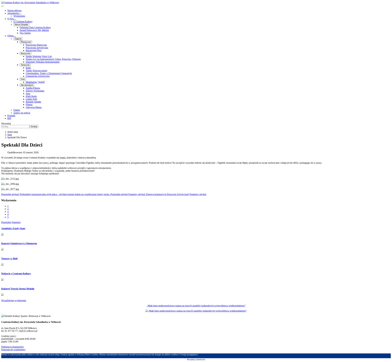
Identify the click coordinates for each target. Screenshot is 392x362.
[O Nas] (15, 19)
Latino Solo (31, 99)
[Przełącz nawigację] (2, 6)
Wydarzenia (19, 16)
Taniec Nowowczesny (36, 70)
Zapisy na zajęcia (21, 112)
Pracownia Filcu (33, 50)
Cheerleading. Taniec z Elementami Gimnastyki (49, 73)
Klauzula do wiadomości (13, 349)
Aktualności (13, 13)
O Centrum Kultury (22, 21)
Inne (23, 79)
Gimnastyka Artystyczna (37, 76)
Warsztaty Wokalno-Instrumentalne (43, 62)
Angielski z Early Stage (13, 228)
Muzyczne (25, 53)
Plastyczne (26, 42)
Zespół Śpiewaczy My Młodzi (34, 30)
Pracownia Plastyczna (36, 45)
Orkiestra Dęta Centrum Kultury (35, 27)
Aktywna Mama (33, 107)
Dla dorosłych (27, 85)
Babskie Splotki (33, 101)
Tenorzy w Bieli (9, 258)
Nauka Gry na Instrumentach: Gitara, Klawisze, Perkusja (53, 59)
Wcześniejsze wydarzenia (13, 300)
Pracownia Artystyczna (37, 47)
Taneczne (25, 65)
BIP (9, 118)
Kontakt (11, 115)
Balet (28, 68)
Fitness (29, 104)
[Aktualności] (20, 14)
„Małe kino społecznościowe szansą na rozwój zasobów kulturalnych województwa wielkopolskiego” (196, 305)
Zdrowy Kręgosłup (35, 90)
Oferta (10, 35)
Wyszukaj (6, 123)
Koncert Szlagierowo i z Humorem (19, 243)
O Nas (10, 18)
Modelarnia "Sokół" (35, 82)
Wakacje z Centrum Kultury (16, 273)
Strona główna (14, 10)
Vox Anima (25, 33)
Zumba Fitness (33, 88)
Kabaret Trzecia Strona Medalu (17, 288)
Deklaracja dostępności (12, 346)
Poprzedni (6, 222)
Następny (16, 222)
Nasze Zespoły (21, 24)
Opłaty (16, 110)
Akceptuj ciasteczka (196, 359)
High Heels (31, 96)
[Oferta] (14, 36)
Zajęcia (18, 39)
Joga (28, 93)
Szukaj (34, 126)
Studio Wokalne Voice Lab (39, 56)
